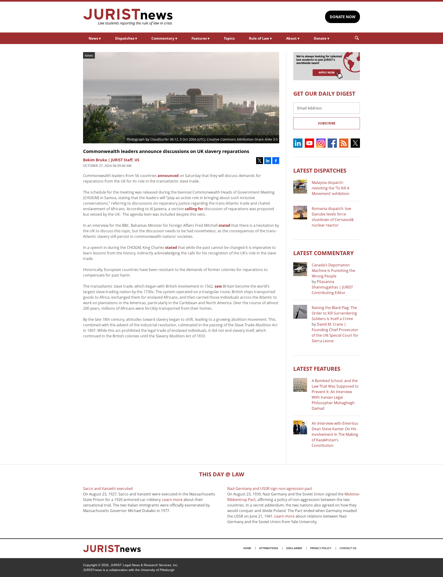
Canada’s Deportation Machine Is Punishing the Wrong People (333, 270)
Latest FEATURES (316, 368)
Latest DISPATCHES (319, 170)
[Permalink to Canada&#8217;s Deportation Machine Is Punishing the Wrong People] (300, 269)
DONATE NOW (342, 16)
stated (224, 225)
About (292, 38)
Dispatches (126, 38)
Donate (321, 38)
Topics (229, 38)
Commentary (164, 38)
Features (201, 38)
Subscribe (326, 123)
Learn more (172, 499)
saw (218, 286)
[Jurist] (128, 17)
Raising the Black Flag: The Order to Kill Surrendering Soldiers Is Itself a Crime (334, 313)
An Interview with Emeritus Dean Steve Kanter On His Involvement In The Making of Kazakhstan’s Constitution (335, 434)
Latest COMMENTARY (323, 253)
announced (168, 175)
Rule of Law (260, 38)
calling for (194, 208)
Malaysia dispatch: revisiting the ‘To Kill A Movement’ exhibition (330, 188)
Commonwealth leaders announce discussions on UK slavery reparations (166, 151)
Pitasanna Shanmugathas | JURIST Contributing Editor (332, 287)
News (95, 38)
